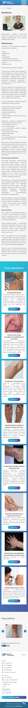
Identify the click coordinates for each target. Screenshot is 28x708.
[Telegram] (9, 646)
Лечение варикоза (14, 293)
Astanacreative (19, 706)
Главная (3, 8)
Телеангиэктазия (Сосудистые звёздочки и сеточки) (14, 337)
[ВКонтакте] (2, 646)
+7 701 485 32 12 (8, 670)
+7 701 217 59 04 (8, 667)
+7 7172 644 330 (8, 665)
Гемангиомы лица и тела (14, 588)
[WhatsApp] (6, 646)
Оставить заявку (14, 697)
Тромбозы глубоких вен (14, 381)
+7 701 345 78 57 (8, 663)
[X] (4, 646)
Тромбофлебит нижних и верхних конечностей (14, 426)
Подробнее (14, 309)
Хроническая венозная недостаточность (14, 515)
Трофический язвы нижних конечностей (14, 467)
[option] (18, 631)
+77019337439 (7, 693)
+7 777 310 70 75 (8, 677)
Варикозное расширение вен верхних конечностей (14, 554)
